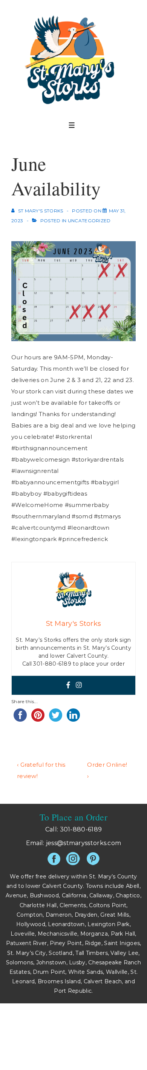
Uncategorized (89, 220)
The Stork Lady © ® (95, 1046)
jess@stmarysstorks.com (83, 843)
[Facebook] (68, 685)
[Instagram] (78, 685)
